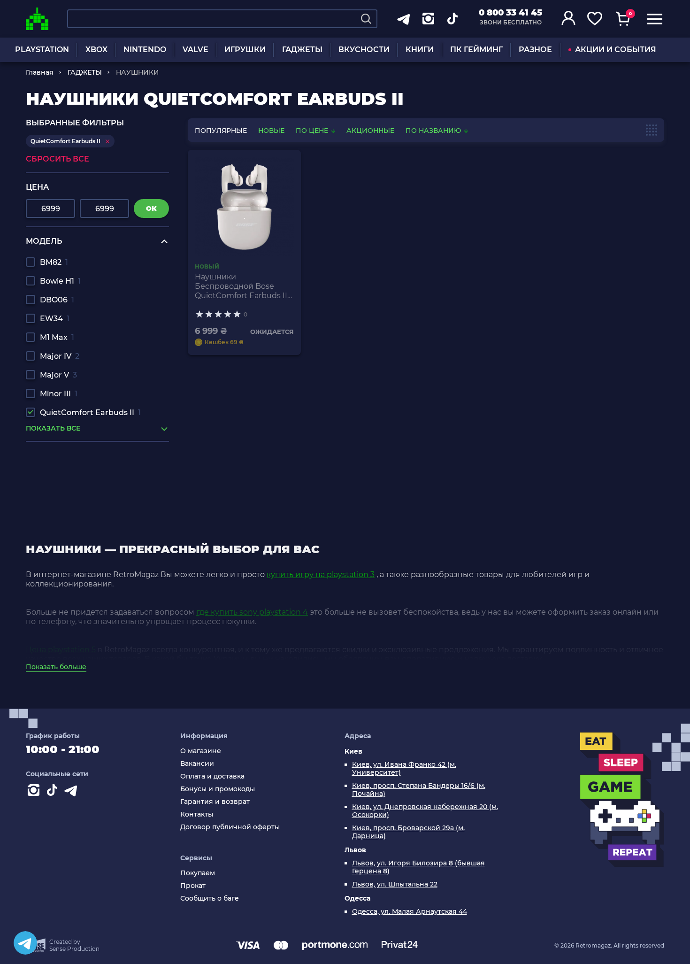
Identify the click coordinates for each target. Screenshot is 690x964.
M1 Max (57, 337)
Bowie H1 (60, 281)
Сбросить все (57, 158)
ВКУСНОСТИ (364, 49)
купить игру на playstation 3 (321, 574)
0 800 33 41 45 (510, 13)
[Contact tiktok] (54, 792)
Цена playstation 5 (61, 649)
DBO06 (57, 299)
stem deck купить (60, 491)
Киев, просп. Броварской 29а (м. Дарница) (408, 832)
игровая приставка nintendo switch (95, 473)
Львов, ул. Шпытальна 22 (394, 884)
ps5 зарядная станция (69, 500)
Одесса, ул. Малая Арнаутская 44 (409, 912)
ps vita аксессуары (62, 464)
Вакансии (197, 764)
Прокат (193, 886)
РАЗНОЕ (535, 49)
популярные (221, 130)
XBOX (96, 49)
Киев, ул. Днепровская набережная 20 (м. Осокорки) (425, 811)
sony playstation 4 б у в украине (87, 455)
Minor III (58, 393)
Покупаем (197, 873)
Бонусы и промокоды (217, 789)
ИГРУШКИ (245, 49)
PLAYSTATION (42, 49)
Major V (58, 374)
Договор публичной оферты (230, 827)
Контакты (196, 814)
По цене (313, 130)
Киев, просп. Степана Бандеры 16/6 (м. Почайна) (418, 790)
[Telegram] (25, 943)
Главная (40, 72)
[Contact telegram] (72, 792)
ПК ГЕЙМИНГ (476, 49)
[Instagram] (35, 792)
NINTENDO (144, 49)
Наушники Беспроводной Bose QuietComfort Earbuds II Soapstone (241, 286)
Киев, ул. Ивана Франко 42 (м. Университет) (404, 769)
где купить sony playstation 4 (252, 612)
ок (151, 208)
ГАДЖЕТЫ (302, 49)
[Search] (366, 18)
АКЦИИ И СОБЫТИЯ (615, 49)
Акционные (370, 130)
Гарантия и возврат (215, 802)
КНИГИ (420, 49)
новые (271, 130)
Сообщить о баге (209, 898)
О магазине (200, 751)
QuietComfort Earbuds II (90, 412)
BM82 (54, 262)
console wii (46, 482)
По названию (434, 130)
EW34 (54, 318)
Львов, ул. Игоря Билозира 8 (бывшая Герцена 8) (418, 867)
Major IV (59, 356)
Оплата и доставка (212, 776)
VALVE (195, 49)
